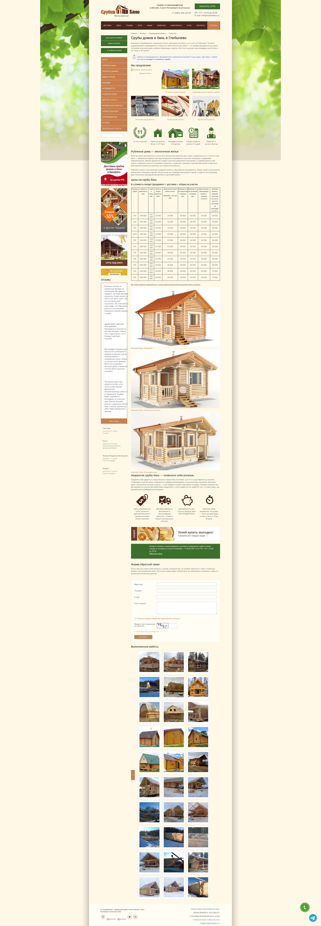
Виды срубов (108, 77)
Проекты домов (110, 71)
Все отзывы (114, 421)
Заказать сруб (207, 6)
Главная (194, 909)
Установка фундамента (145, 119)
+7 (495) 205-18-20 (181, 13)
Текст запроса (140, 603)
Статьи (105, 123)
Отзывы (129, 25)
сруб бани (189, 480)
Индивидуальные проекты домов (206, 92)
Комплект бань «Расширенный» (144, 472)
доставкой (191, 43)
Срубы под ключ (110, 111)
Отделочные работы (175, 119)
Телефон (138, 591)
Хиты (104, 60)
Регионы (213, 25)
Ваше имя (138, 584)
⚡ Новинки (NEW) (114, 50)
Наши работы (176, 25)
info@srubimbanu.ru (210, 15)
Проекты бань (145, 73)
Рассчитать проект (114, 38)
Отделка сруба (109, 94)
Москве (155, 8)
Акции (149, 25)
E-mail (136, 597)
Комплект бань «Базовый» (142, 348)
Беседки (106, 83)
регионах (185, 8)
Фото (140, 25)
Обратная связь (155, 554)
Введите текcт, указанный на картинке (144, 625)
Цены (118, 25)
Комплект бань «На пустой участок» (146, 410)
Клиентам (161, 25)
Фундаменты (108, 88)
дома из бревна (209, 156)
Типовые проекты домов (176, 92)
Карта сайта (202, 909)
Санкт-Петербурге (169, 8)
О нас (189, 25)
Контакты (201, 25)
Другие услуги (109, 100)
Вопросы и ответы (111, 129)
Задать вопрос (114, 43)
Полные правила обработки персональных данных (158, 619)
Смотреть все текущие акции (191, 536)
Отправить (143, 637)
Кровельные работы (206, 119)
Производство (109, 117)
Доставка (107, 25)
